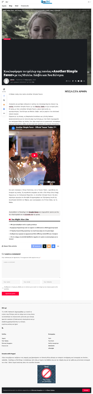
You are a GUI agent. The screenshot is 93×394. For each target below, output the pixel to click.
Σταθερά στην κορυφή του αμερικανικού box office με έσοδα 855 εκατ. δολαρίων (34, 234)
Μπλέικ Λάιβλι (40, 106)
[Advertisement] (44, 55)
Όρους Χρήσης (50, 390)
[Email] (78, 81)
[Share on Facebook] (73, 81)
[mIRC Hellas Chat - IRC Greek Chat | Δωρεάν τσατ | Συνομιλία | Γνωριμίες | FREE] (46, 2)
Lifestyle (7, 39)
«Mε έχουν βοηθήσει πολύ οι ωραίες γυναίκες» (23, 224)
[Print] (81, 81)
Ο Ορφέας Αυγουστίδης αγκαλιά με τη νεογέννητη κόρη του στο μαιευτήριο (32, 231)
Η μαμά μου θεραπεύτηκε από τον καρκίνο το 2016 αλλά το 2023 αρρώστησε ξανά (34, 228)
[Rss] (2, 328)
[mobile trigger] (3, 2)
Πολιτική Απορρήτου (37, 390)
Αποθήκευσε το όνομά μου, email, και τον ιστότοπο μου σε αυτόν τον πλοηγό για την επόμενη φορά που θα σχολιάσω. (31, 288)
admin (12, 80)
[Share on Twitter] (75, 81)
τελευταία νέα (28, 214)
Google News (34, 212)
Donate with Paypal (8, 354)
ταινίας (11, 106)
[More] (84, 81)
